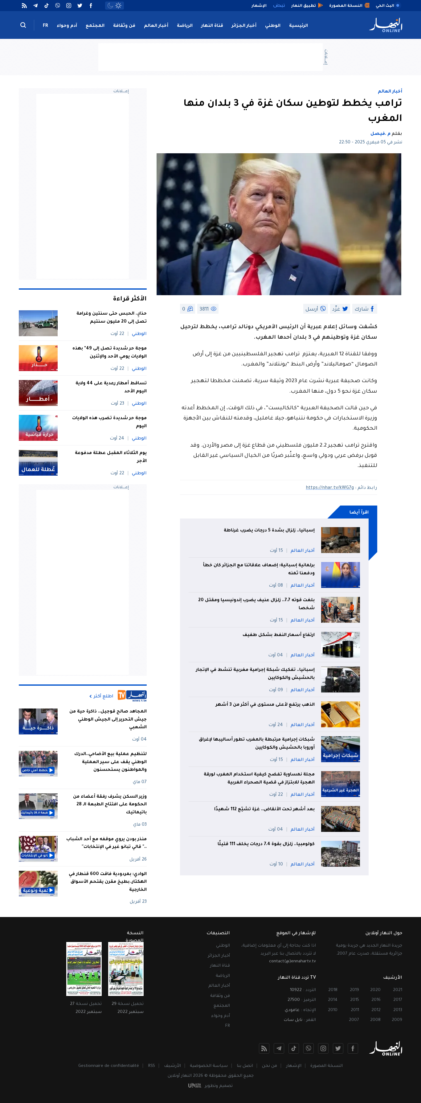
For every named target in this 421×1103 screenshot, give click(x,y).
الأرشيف (172, 1066)
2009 (397, 1020)
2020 (375, 990)
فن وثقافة (124, 26)
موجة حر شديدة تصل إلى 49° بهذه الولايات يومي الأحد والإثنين (109, 352)
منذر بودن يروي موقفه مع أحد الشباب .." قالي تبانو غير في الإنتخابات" (106, 843)
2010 (332, 1010)
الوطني (272, 26)
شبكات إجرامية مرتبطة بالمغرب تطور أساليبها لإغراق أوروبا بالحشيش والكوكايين (257, 743)
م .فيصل (380, 134)
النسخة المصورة (326, 1066)
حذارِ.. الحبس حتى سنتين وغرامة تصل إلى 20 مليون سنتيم (111, 318)
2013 (397, 1010)
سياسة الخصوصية (209, 1066)
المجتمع (95, 26)
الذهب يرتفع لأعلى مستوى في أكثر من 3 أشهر (265, 705)
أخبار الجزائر (244, 26)
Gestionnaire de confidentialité (108, 1066)
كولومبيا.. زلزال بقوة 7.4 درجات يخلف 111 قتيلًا (266, 844)
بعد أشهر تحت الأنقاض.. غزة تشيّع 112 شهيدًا (264, 809)
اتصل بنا (245, 1066)
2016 (376, 1000)
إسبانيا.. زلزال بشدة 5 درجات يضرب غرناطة (269, 530)
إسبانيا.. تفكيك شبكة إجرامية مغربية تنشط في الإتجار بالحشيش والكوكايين (255, 674)
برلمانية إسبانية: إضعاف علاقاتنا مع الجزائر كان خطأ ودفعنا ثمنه (259, 569)
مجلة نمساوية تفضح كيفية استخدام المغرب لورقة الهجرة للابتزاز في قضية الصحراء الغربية (259, 778)
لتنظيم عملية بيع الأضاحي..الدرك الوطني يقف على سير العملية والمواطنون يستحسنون (110, 762)
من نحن (269, 1066)
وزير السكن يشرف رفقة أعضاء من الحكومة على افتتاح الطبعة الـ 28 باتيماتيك (110, 805)
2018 (332, 990)
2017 (397, 1000)
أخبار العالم (156, 26)
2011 (355, 1010)
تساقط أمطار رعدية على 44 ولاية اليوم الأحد (111, 387)
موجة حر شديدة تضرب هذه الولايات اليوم (109, 422)
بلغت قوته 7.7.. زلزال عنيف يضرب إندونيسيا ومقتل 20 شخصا (256, 604)
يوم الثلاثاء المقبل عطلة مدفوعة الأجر (111, 457)
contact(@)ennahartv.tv (292, 961)
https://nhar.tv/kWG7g (330, 488)
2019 (354, 990)
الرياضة (185, 26)
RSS (151, 1066)
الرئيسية (298, 26)
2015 (354, 1000)
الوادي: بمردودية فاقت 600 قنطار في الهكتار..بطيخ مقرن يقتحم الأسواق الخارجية (108, 882)
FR (45, 26)
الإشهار (293, 1066)
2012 (376, 1010)
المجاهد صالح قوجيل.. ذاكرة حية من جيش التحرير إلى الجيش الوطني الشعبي (108, 719)
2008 (375, 1020)
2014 (332, 1000)
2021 (397, 990)
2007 (354, 1020)
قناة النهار (212, 26)
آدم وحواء (67, 26)
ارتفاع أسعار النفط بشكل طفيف (279, 635)
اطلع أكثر (103, 696)
